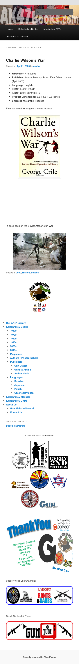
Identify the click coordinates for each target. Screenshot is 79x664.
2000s (13, 346)
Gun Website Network (22, 408)
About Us (11, 404)
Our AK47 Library (16, 323)
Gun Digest (20, 365)
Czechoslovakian (24, 392)
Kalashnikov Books (27, 29)
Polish (18, 389)
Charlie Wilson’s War (25, 60)
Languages (16, 377)
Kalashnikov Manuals (17, 36)
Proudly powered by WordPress (39, 657)
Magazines (16, 354)
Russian (19, 381)
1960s (13, 330)
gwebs (36, 66)
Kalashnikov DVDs (52, 29)
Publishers (16, 361)
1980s (13, 338)
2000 (18, 272)
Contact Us (16, 412)
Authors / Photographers (24, 357)
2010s (13, 350)
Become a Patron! (15, 425)
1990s (13, 342)
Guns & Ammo (22, 369)
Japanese (19, 385)
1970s (13, 334)
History (26, 272)
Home (10, 29)
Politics (35, 272)
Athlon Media (21, 373)
